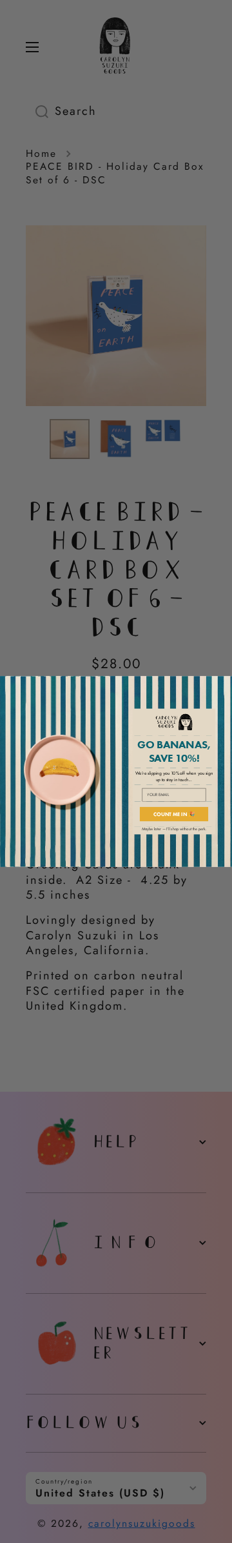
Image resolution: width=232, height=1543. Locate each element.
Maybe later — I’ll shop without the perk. (174, 828)
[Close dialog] (225, 683)
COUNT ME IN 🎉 (174, 814)
